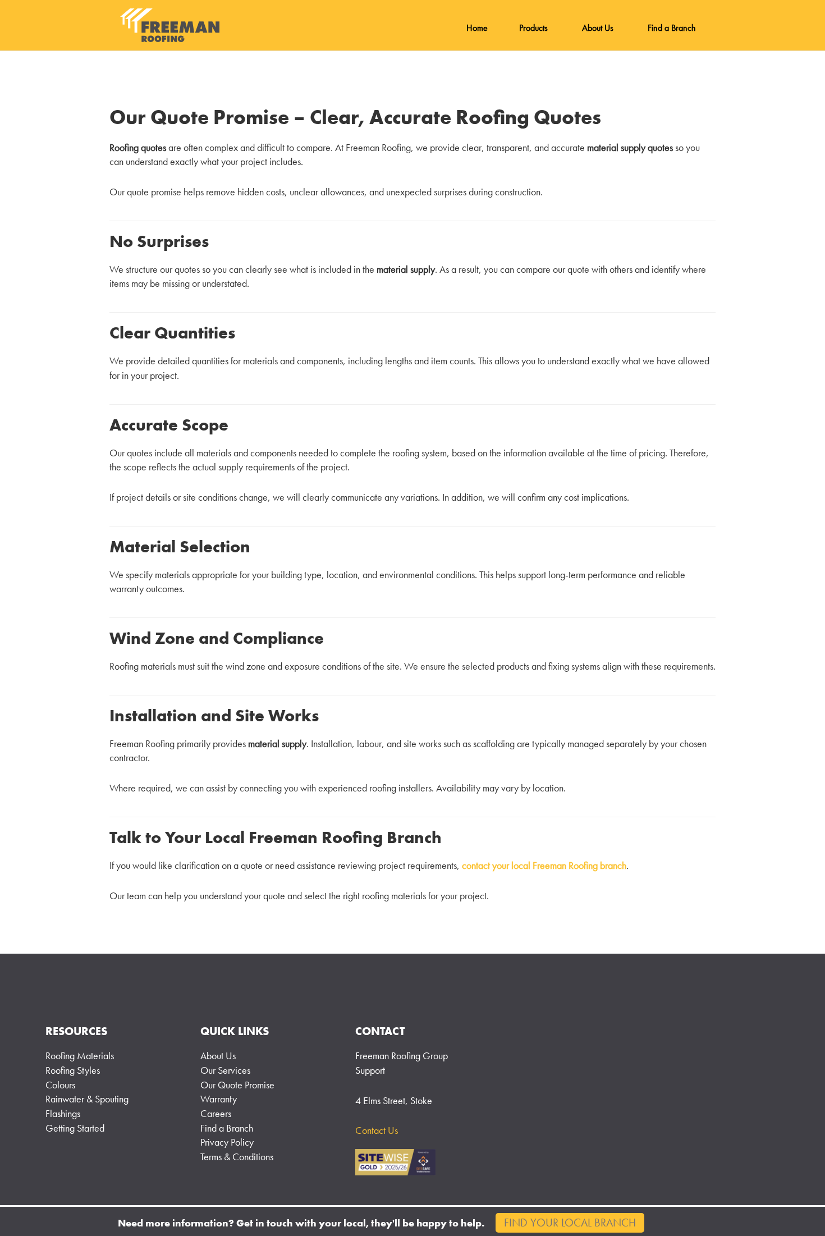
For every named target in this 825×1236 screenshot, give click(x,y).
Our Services (225, 1070)
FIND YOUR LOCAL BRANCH (570, 1223)
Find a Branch (672, 28)
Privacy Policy (227, 1142)
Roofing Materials (79, 1055)
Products (533, 28)
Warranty (218, 1098)
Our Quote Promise (237, 1084)
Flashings (62, 1113)
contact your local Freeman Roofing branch (544, 865)
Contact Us (376, 1130)
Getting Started (74, 1127)
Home (477, 28)
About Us (597, 28)
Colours (60, 1084)
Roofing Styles (72, 1070)
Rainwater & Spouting (87, 1098)
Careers (215, 1113)
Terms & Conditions (236, 1156)
